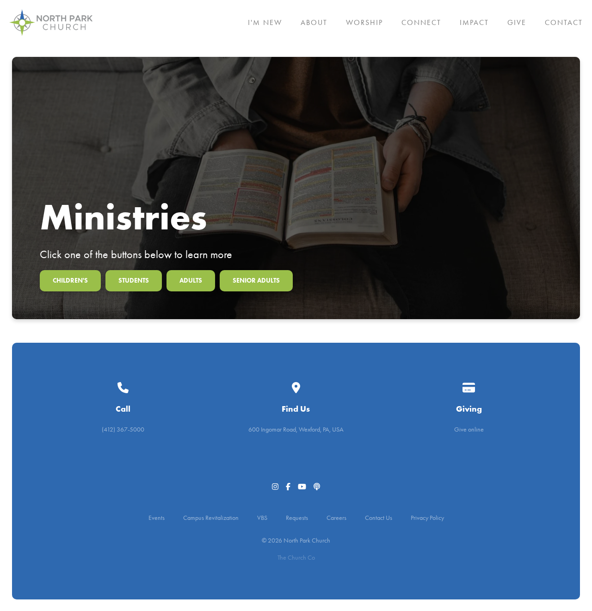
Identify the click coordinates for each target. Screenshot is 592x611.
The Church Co (296, 558)
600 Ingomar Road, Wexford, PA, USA (296, 429)
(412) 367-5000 (123, 429)
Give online (469, 429)
